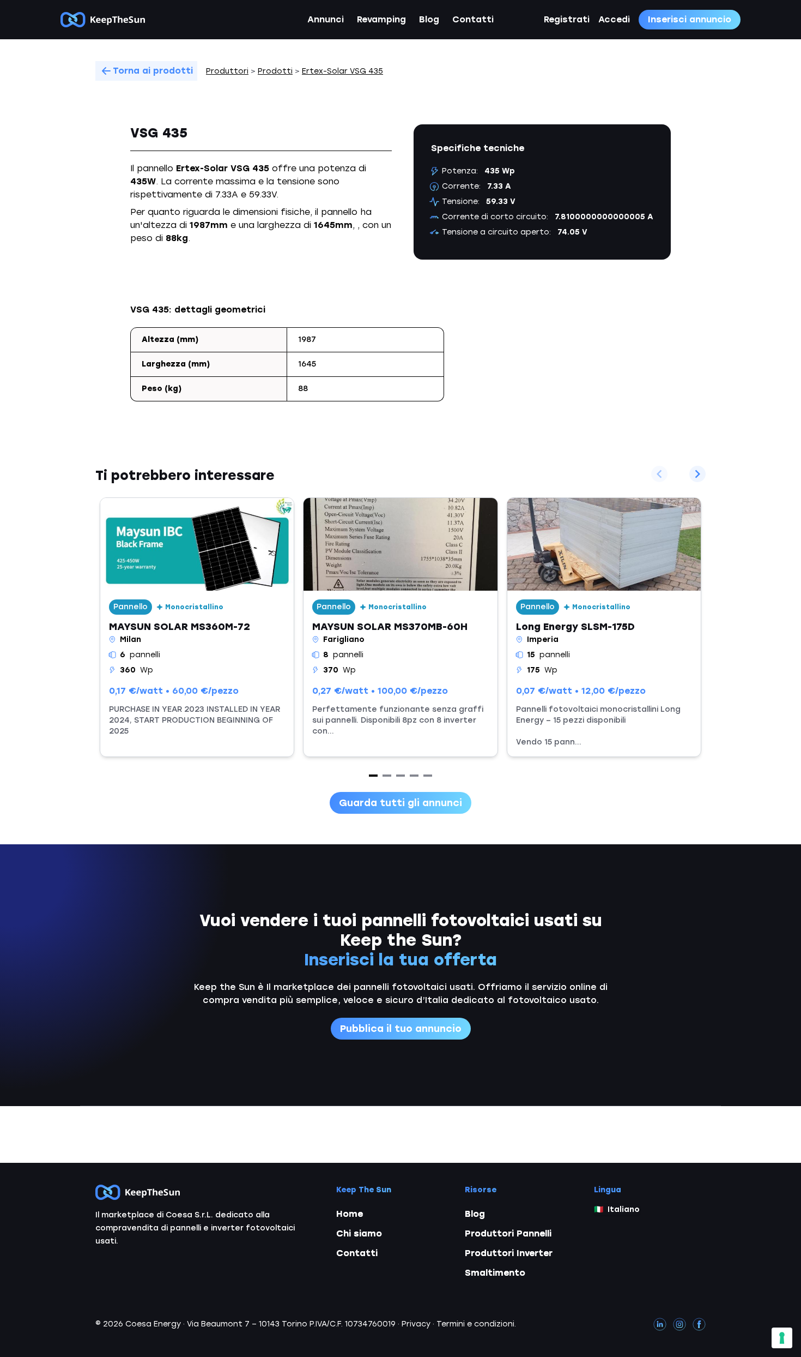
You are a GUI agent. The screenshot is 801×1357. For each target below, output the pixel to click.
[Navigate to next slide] (697, 474)
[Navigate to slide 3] (400, 775)
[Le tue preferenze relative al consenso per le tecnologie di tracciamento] (782, 1338)
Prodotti (275, 71)
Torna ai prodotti (153, 70)
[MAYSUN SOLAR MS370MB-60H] (400, 627)
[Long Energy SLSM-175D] (604, 627)
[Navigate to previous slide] (659, 474)
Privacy (416, 1324)
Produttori (227, 71)
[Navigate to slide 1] (373, 775)
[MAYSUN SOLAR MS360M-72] (197, 627)
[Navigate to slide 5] (427, 775)
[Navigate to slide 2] (386, 775)
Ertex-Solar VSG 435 (342, 71)
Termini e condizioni (475, 1324)
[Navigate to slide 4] (414, 775)
